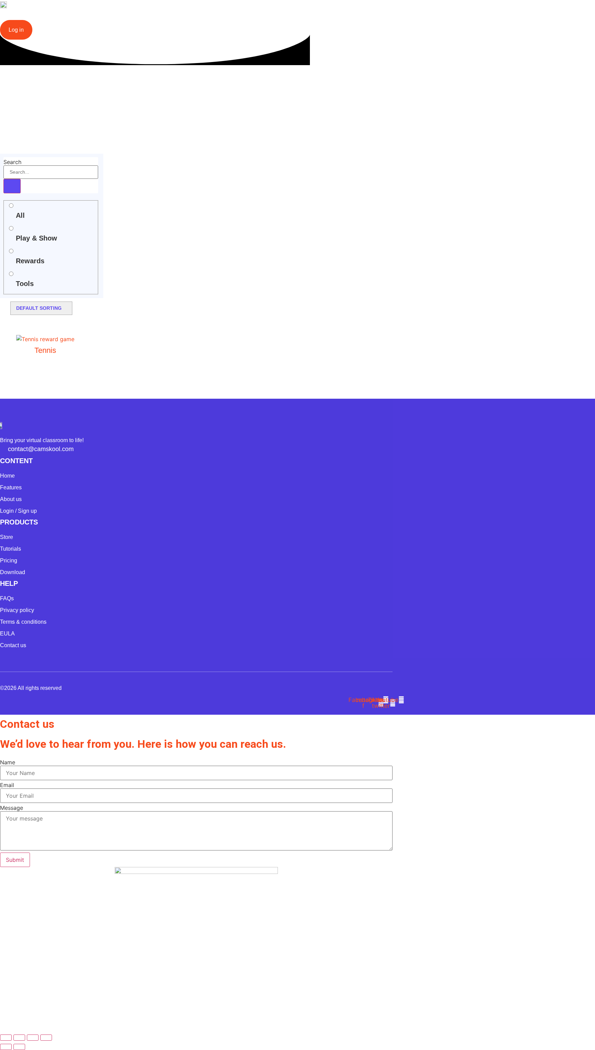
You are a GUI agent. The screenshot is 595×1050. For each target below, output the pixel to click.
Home (48, 17)
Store (197, 17)
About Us (233, 17)
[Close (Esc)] (46, 1037)
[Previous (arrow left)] (6, 1047)
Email (7, 785)
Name (7, 762)
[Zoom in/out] (6, 1037)
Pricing (164, 17)
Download (124, 17)
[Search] (12, 186)
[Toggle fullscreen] (19, 1037)
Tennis (45, 350)
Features (83, 17)
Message (11, 808)
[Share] (33, 1037)
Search (12, 162)
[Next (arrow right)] (19, 1047)
